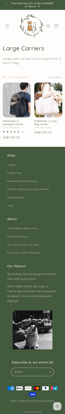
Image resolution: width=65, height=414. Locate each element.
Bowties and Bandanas (22, 181)
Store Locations (17, 236)
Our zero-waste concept (23, 244)
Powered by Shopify (44, 401)
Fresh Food (14, 173)
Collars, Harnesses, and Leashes (28, 189)
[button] (7, 26)
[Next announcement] (58, 5)
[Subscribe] (50, 372)
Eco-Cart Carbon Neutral (23, 252)
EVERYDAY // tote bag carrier (45, 123)
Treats (11, 165)
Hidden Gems (26, 401)
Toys (10, 205)
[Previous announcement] (7, 5)
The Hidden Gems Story (22, 228)
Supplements (15, 197)
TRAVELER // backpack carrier (13, 123)
